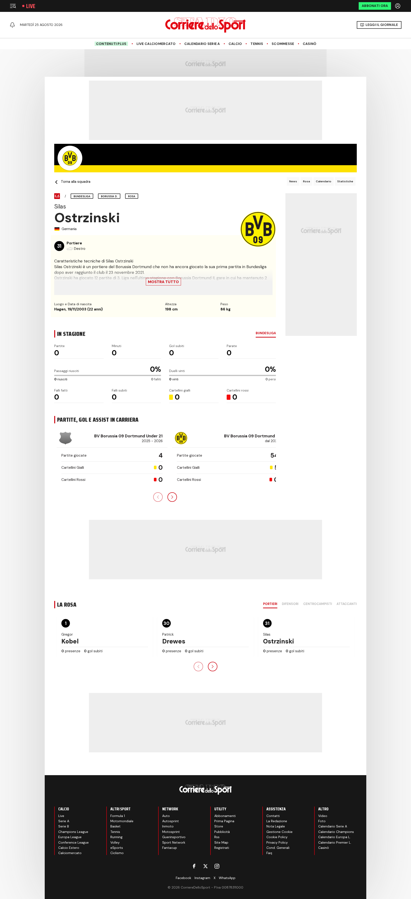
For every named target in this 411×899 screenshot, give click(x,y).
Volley (115, 842)
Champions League (73, 832)
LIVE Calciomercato (156, 44)
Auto (166, 816)
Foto (322, 821)
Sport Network (173, 842)
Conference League (73, 842)
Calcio (235, 44)
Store (218, 826)
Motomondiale (121, 821)
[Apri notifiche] (12, 25)
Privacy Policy (277, 842)
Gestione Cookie (279, 832)
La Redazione (276, 821)
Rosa (306, 181)
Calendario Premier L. (334, 842)
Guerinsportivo (174, 837)
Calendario (323, 181)
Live (30, 6)
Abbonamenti (225, 816)
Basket (115, 826)
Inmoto (168, 826)
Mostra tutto (163, 281)
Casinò (310, 44)
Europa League (70, 837)
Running (116, 837)
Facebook (183, 878)
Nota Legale (275, 826)
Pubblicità (222, 832)
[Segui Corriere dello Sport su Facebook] (194, 866)
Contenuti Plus (111, 44)
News (293, 181)
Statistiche (345, 181)
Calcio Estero (68, 848)
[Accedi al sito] (398, 6)
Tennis (256, 44)
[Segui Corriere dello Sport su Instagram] (217, 866)
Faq (269, 853)
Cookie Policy (277, 837)
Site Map (221, 842)
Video (322, 816)
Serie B (63, 826)
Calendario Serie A (202, 44)
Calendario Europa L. (334, 837)
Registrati (221, 848)
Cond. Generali (277, 848)
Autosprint (170, 821)
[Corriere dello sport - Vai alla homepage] (205, 25)
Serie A (63, 821)
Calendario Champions (336, 832)
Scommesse (283, 44)
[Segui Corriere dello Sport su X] (205, 866)
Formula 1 (117, 816)
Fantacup (169, 848)
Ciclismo (117, 853)
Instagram (202, 878)
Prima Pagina (224, 821)
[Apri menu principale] (13, 6)
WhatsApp (227, 878)
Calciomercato (70, 853)
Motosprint (171, 832)
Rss (217, 837)
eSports (116, 848)
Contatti (273, 816)
